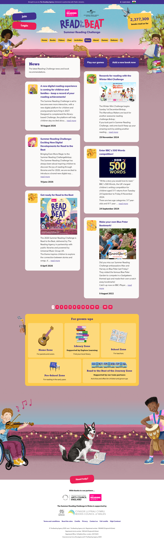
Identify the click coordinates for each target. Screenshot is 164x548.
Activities (78, 40)
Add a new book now (124, 62)
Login (24, 25)
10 (92, 307)
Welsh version (134, 2)
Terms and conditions (52, 521)
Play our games (95, 62)
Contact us (94, 521)
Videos (61, 40)
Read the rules (67, 521)
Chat (69, 40)
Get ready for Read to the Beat (56, 195)
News (87, 40)
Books (52, 40)
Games (105, 40)
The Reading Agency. (47, 2)
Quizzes (114, 40)
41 (110, 307)
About (96, 40)
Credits (77, 521)
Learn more (126, 2)
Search (121, 40)
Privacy (85, 521)
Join (24, 16)
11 (97, 307)
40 (105, 307)
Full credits (104, 521)
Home (44, 40)
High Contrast (115, 521)
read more (71, 121)
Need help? (82, 479)
